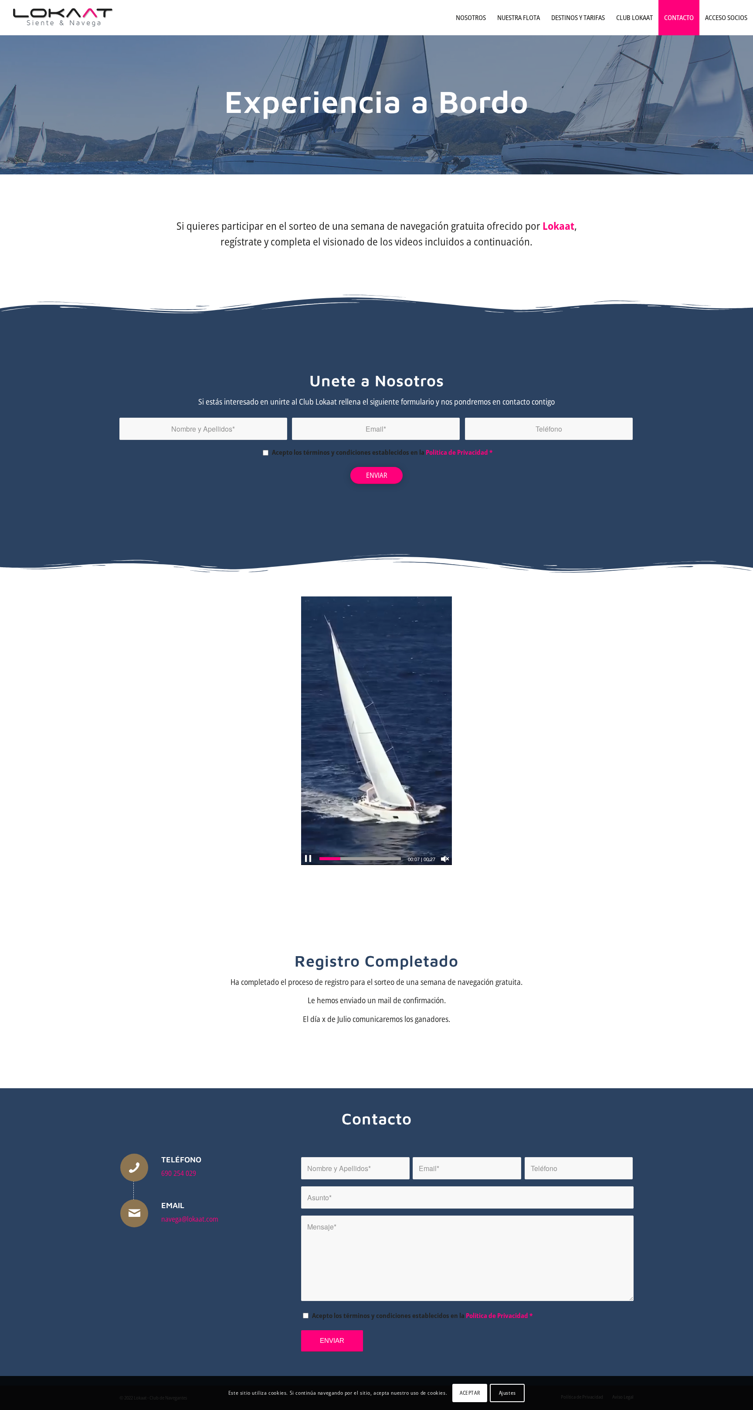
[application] (376, 730)
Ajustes (507, 1392)
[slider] (360, 858)
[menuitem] (471, 17)
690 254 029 (178, 1173)
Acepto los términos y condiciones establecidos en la (382, 452)
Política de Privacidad (457, 452)
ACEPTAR (470, 1392)
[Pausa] (308, 859)
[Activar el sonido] (445, 859)
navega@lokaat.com (189, 1219)
